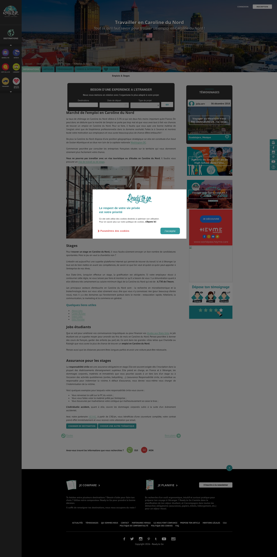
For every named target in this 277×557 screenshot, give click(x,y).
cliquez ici (150, 221)
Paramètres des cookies (114, 231)
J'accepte (170, 231)
